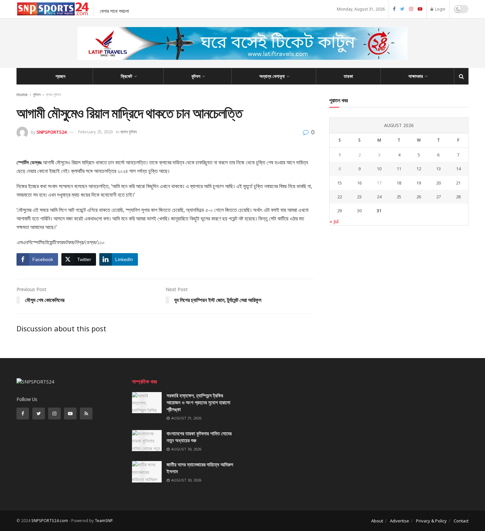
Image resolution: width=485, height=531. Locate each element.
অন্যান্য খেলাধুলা (272, 76)
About (377, 521)
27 (438, 197)
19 (418, 183)
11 (399, 169)
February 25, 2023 (95, 132)
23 (359, 197)
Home (22, 94)
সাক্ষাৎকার (415, 76)
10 (379, 169)
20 (438, 183)
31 (379, 211)
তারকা (348, 76)
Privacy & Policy (431, 521)
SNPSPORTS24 (51, 132)
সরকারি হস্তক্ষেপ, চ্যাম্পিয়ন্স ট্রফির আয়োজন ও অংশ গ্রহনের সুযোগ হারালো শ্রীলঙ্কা (198, 402)
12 (418, 169)
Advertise (399, 521)
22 (339, 197)
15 (339, 183)
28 (458, 197)
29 (339, 211)
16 (359, 183)
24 (379, 197)
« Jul (334, 221)
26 (418, 197)
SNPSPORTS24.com (49, 520)
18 (399, 183)
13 (438, 169)
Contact (461, 521)
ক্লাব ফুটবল (53, 94)
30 (359, 211)
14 (458, 169)
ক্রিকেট (126, 76)
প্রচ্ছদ (60, 76)
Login (439, 9)
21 (458, 183)
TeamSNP (103, 520)
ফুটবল (195, 76)
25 (399, 197)
